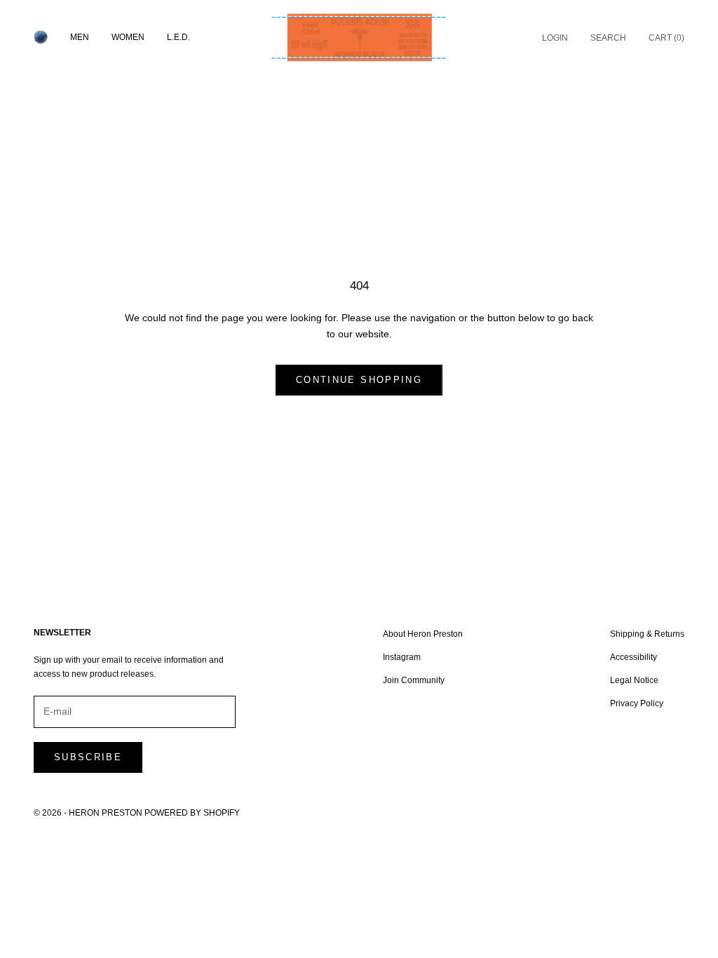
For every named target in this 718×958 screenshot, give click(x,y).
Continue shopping (359, 380)
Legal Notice (634, 680)
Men (79, 37)
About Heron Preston (423, 634)
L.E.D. (178, 37)
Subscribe (88, 757)
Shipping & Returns (647, 634)
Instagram (402, 657)
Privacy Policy (636, 703)
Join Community (414, 680)
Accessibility (633, 657)
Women (127, 37)
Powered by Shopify (192, 813)
